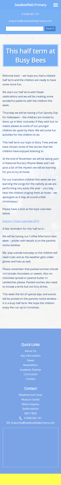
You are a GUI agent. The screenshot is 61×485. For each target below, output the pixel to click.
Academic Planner (30, 369)
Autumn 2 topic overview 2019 (20, 221)
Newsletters (30, 365)
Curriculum (30, 374)
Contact (30, 379)
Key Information (31, 355)
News (30, 360)
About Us (30, 351)
